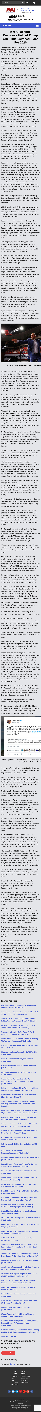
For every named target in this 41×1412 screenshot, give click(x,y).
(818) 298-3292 (26, 8)
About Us (14, 1374)
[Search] (23, 3)
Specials (14, 1372)
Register (25, 1382)
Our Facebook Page (8, 1336)
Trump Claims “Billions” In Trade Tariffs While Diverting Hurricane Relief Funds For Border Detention (18, 1104)
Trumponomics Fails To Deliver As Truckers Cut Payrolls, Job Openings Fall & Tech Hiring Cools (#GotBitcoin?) (19, 1247)
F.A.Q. (13, 1380)
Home (23, 1372)
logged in (13, 1364)
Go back (8, 1353)
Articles (14, 1382)
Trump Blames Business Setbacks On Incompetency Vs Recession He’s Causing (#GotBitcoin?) (17, 1081)
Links (13, 1378)
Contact (14, 1385)
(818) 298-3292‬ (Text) (28, 10)
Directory (15, 1376)
